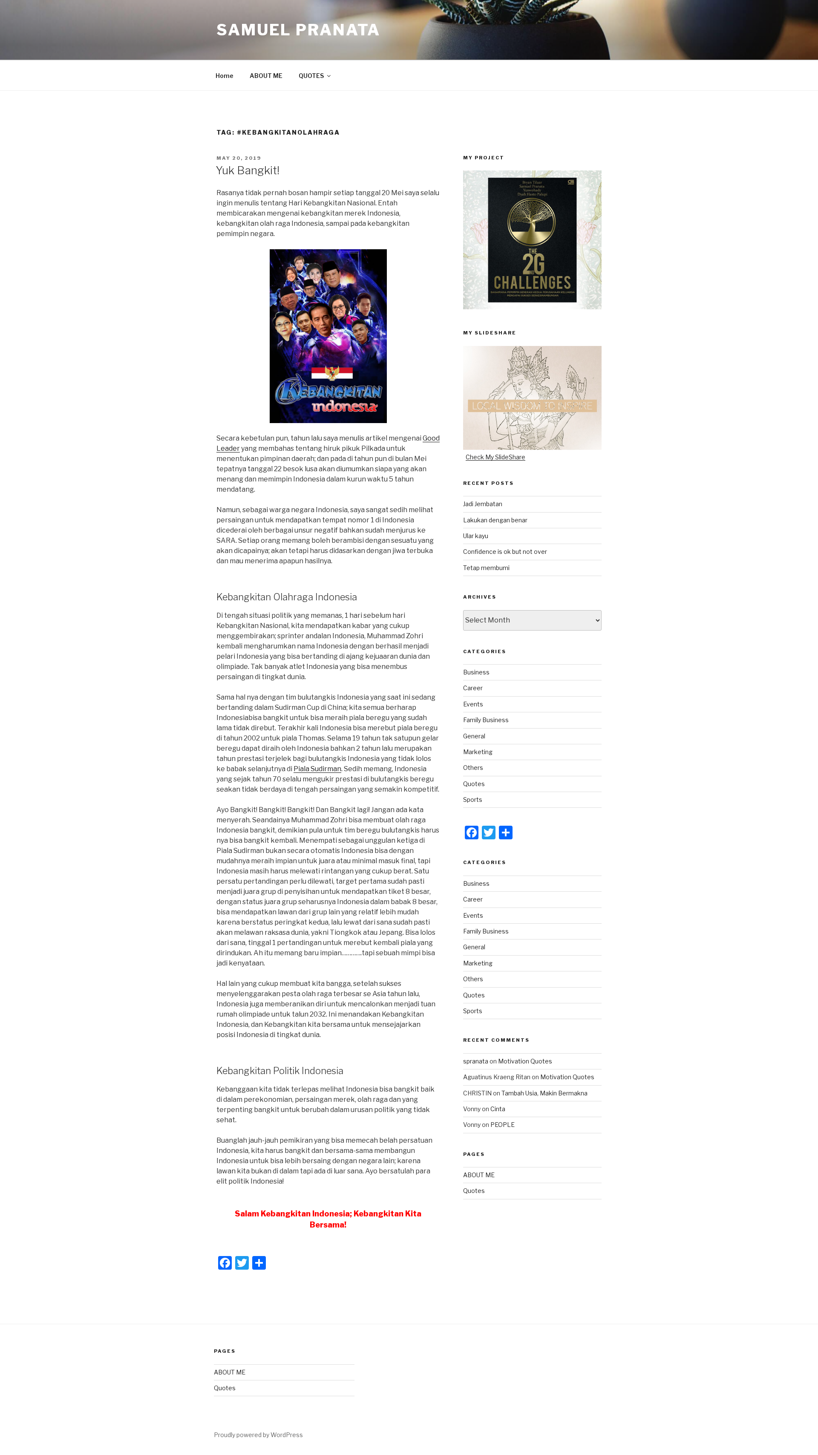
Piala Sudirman (317, 769)
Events (473, 704)
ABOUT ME (266, 75)
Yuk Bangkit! (247, 170)
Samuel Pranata (298, 29)
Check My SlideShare (495, 457)
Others (473, 767)
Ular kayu (475, 535)
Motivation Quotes (525, 1061)
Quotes (474, 783)
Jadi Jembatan (482, 503)
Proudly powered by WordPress (258, 1434)
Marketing (478, 751)
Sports (472, 799)
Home (224, 75)
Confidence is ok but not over (505, 551)
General (474, 736)
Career (473, 687)
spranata (475, 1061)
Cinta (497, 1108)
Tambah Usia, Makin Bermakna (544, 1093)
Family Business (486, 719)
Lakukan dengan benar (495, 520)
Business (476, 672)
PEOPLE (502, 1124)
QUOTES (311, 75)
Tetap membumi (486, 567)
